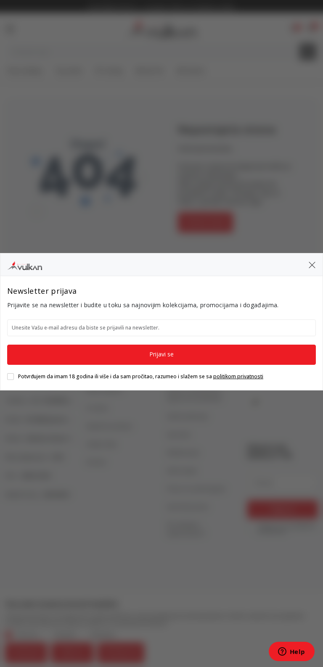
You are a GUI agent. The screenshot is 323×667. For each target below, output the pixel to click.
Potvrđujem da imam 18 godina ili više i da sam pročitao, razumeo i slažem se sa (140, 376)
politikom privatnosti (238, 376)
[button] (312, 265)
